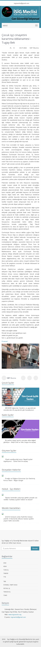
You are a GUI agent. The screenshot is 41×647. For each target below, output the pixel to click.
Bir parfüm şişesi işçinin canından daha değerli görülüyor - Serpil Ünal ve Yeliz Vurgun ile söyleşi (20, 441)
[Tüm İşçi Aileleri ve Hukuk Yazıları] (20, 495)
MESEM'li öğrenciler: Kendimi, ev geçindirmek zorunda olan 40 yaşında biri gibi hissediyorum (20, 409)
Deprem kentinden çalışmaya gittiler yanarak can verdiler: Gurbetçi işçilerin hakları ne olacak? (20, 499)
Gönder (35, 548)
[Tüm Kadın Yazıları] (20, 429)
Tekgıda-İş (6, 592)
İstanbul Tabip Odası (10, 585)
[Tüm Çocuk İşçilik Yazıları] (20, 397)
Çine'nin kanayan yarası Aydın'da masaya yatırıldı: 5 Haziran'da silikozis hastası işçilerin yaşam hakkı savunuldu (19, 519)
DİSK (4, 563)
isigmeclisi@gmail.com (21, 3)
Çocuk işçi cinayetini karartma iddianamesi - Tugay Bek (16, 38)
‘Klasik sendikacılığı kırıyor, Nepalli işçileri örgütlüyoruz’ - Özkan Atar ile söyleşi (18, 460)
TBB (4, 581)
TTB (4, 577)
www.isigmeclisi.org (14, 614)
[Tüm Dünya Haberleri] (20, 475)
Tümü (5, 595)
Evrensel (5, 341)
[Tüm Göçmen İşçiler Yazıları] (20, 456)
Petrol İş (6, 588)
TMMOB (5, 573)
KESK (5, 566)
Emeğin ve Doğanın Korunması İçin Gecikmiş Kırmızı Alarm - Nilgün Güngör (19, 479)
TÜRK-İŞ (5, 570)
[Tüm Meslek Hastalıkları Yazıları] (20, 514)
